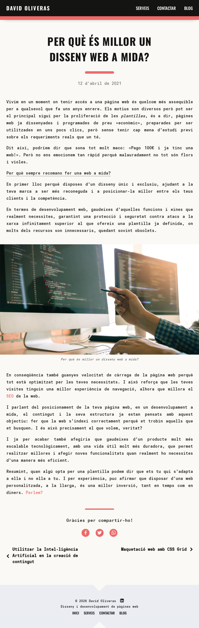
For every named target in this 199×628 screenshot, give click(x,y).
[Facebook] (87, 533)
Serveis (142, 8)
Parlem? (34, 492)
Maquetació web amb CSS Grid (154, 549)
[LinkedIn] (121, 601)
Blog (188, 8)
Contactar (166, 8)
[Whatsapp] (113, 533)
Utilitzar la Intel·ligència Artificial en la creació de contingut (45, 555)
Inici (75, 613)
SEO (10, 395)
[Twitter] (101, 533)
